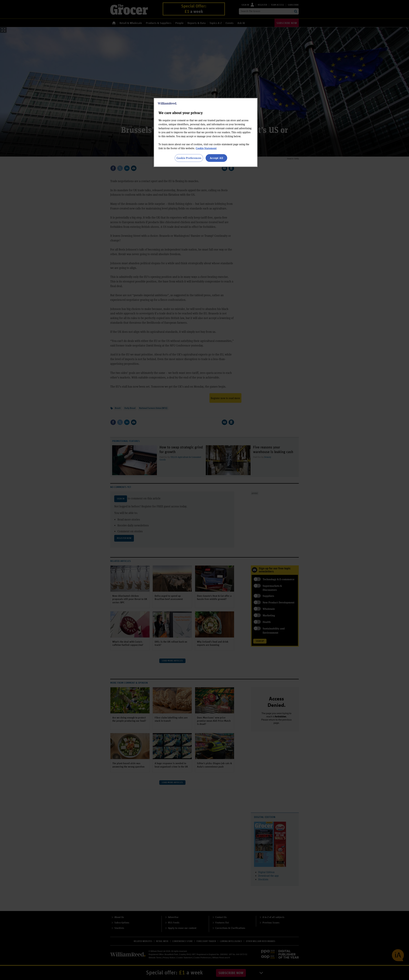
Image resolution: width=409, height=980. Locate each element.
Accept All (216, 158)
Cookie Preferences (189, 158)
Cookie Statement (206, 148)
